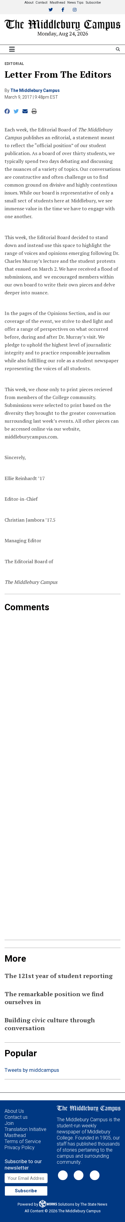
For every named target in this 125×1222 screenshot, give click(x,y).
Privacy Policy (20, 1147)
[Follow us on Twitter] (63, 1175)
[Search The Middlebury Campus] (118, 49)
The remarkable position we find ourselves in (54, 998)
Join (9, 1123)
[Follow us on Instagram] (95, 1175)
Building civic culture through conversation (50, 1024)
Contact (41, 3)
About (28, 3)
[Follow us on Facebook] (79, 1175)
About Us (14, 1111)
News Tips (75, 3)
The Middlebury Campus (35, 90)
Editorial (14, 64)
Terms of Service (23, 1141)
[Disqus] (62, 688)
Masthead (57, 3)
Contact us (16, 1117)
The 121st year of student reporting (59, 976)
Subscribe (93, 3)
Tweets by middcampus (32, 1070)
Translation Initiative (25, 1129)
